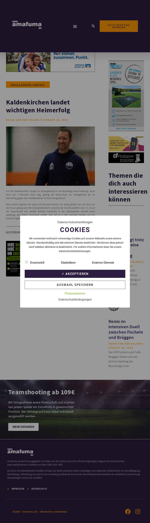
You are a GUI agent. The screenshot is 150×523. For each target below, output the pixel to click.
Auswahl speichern (75, 284)
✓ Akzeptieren (75, 273)
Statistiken (68, 262)
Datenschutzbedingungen (75, 299)
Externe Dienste (103, 262)
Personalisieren (75, 293)
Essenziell (37, 262)
